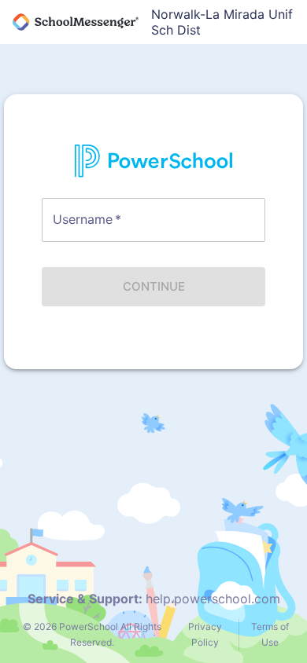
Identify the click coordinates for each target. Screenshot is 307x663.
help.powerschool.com (213, 598)
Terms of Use (270, 634)
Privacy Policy (205, 634)
